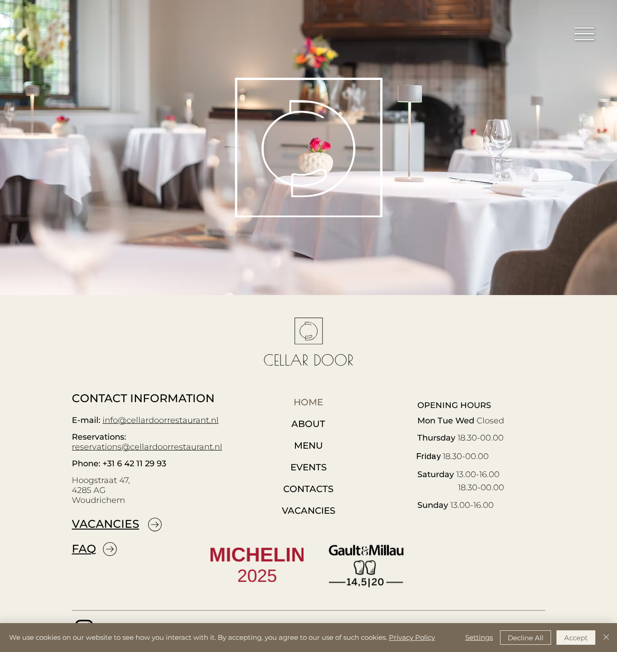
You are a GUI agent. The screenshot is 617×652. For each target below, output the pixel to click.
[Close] (606, 637)
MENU (308, 445)
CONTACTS (308, 488)
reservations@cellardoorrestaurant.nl (147, 447)
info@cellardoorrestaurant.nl (161, 420)
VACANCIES (105, 523)
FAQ (84, 548)
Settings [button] (479, 637)
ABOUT (308, 423)
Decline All (525, 637)
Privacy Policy (412, 637)
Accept (576, 637)
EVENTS (308, 467)
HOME (308, 402)
